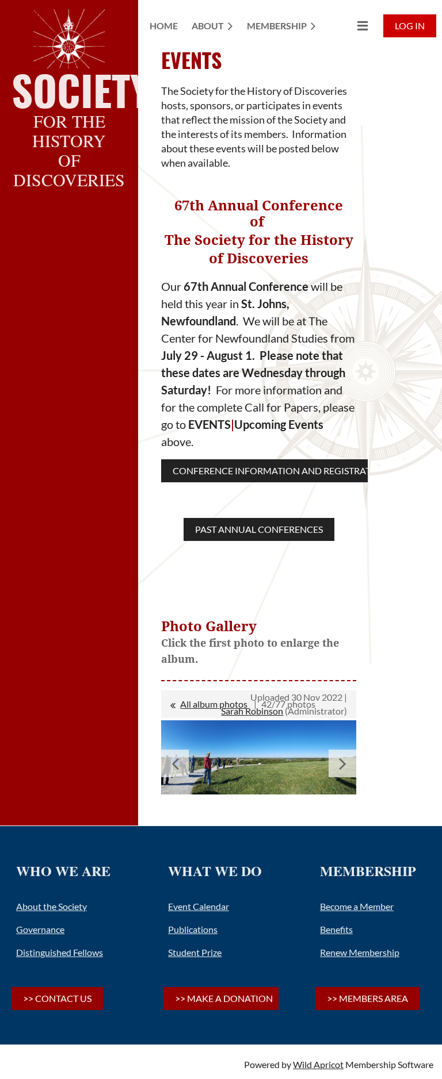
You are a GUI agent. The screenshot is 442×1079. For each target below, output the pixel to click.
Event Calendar (198, 906)
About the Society (51, 906)
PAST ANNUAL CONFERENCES (259, 529)
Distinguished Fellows (59, 952)
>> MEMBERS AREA (367, 998)
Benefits (336, 929)
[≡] (350, 25)
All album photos (213, 703)
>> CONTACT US (57, 998)
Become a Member (357, 906)
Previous (175, 763)
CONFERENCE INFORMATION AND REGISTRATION (280, 470)
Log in (410, 25)
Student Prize (195, 952)
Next (342, 763)
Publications (193, 929)
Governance (40, 929)
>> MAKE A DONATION (224, 998)
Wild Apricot (318, 1064)
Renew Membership (359, 952)
